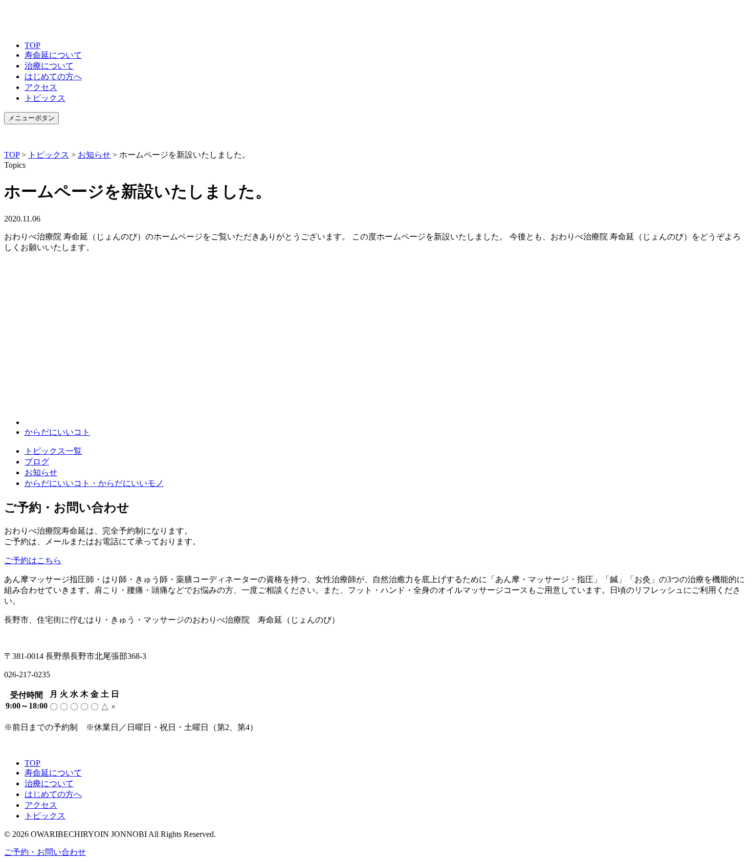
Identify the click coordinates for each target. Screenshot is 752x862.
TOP (32, 45)
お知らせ (41, 472)
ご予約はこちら (32, 560)
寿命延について (53, 55)
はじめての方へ (53, 76)
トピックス (45, 98)
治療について (49, 65)
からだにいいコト (57, 432)
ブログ (37, 461)
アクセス (41, 87)
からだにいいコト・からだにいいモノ (94, 483)
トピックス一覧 (53, 451)
